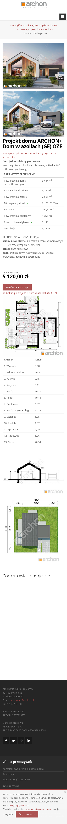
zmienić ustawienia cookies (39, 809)
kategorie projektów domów (42, 25)
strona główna (17, 25)
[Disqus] (33, 626)
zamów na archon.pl (17, 287)
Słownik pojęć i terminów (17, 779)
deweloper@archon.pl (22, 700)
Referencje (9, 774)
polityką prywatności (19, 805)
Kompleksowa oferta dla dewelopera (23, 768)
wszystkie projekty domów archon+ (35, 29)
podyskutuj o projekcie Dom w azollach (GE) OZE (30, 293)
